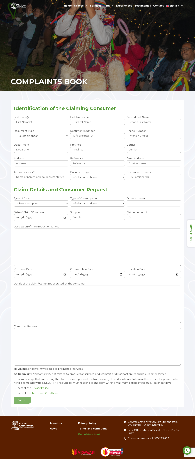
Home (68, 5)
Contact (158, 5)
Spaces (79, 5)
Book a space (191, 233)
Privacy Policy (87, 423)
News (53, 428)
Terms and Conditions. (45, 393)
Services (95, 5)
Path (107, 5)
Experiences (124, 5)
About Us (56, 423)
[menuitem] (174, 6)
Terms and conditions (92, 428)
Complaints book (89, 434)
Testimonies (143, 5)
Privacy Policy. (40, 388)
